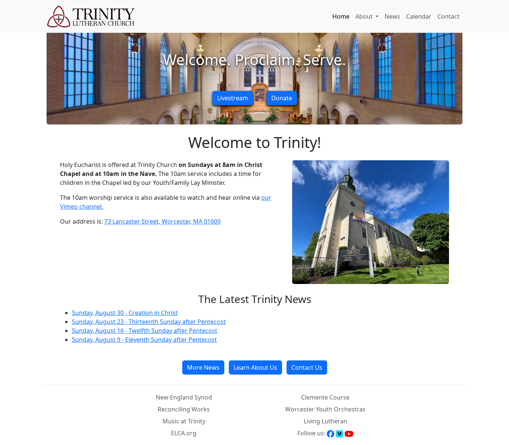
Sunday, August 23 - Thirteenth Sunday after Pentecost (149, 322)
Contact (448, 16)
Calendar (418, 16)
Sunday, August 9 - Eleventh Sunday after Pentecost (144, 339)
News (392, 16)
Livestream (232, 98)
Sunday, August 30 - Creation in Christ (125, 313)
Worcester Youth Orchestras (325, 409)
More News (203, 367)
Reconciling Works (184, 409)
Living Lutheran (325, 421)
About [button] (364, 16)
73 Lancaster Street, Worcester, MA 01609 (162, 221)
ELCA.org (183, 433)
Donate (281, 98)
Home (341, 16)
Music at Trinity (183, 421)
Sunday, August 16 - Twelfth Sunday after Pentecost (144, 330)
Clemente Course (325, 397)
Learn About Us (255, 367)
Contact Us (306, 367)
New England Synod (184, 397)
